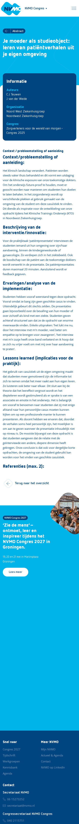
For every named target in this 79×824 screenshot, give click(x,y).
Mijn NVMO (48, 749)
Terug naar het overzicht (32, 483)
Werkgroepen (11, 761)
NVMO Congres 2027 (15, 517)
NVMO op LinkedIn (53, 767)
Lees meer (15, 572)
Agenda (7, 773)
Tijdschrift (9, 755)
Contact (46, 761)
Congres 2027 (11, 749)
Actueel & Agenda (52, 755)
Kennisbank (10, 767)
